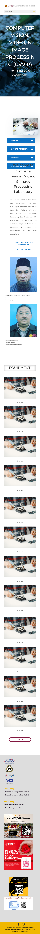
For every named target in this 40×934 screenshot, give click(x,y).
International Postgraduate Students (17, 792)
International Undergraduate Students (17, 795)
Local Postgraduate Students (14, 805)
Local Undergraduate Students (15, 808)
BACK (21, 739)
